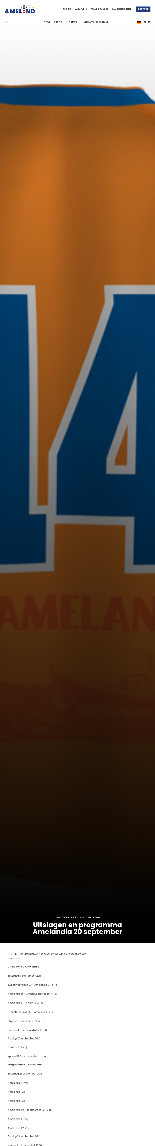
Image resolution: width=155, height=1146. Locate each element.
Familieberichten (121, 9)
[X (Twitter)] (149, 22)
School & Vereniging (88, 917)
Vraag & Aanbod (100, 9)
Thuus (47, 22)
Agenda (67, 9)
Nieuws (58, 22)
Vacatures (81, 9)
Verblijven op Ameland (96, 22)
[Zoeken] (6, 22)
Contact (143, 9)
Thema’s (72, 22)
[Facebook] (145, 22)
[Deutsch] (139, 22)
